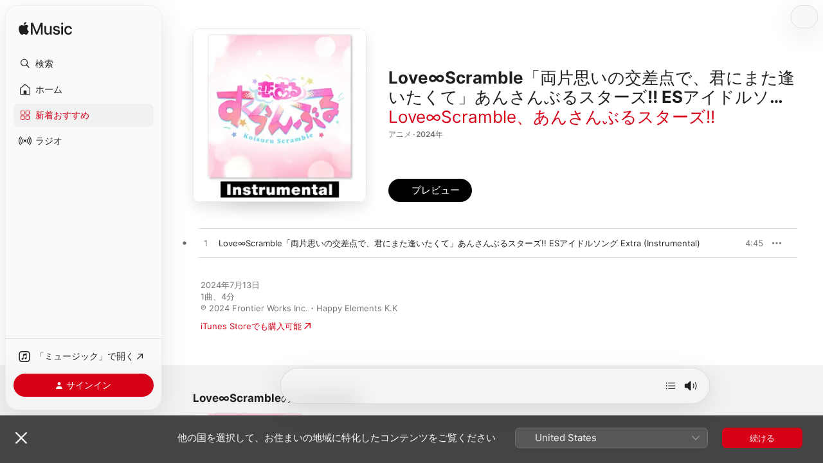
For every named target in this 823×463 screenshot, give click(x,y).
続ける (762, 438)
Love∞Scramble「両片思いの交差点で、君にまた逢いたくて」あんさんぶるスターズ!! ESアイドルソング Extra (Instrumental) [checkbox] (459, 243)
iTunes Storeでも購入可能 (251, 326)
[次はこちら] (670, 386)
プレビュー (747, 243)
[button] (83, 64)
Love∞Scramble (452, 117)
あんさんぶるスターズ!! (624, 117)
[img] (45, 29)
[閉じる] (21, 438)
